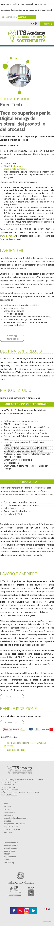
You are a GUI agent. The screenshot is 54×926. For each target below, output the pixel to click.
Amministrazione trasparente (15, 818)
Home (6, 803)
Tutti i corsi (8, 832)
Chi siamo (7, 806)
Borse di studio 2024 (12, 829)
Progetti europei (10, 856)
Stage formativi (9, 851)
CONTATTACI (11, 722)
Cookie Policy (9, 862)
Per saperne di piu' (9, 17)
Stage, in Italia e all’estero (15, 169)
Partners (7, 809)
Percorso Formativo (11, 842)
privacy (7, 859)
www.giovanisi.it (8, 236)
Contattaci (7, 821)
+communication (47, 921)
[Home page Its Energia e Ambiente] (27, 34)
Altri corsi (7, 854)
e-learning (47, 24)
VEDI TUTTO (12, 696)
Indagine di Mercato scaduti (14, 824)
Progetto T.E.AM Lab (11, 826)
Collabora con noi (10, 815)
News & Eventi (9, 812)
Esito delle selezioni (16, 750)
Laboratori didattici (11, 845)
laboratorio (18, 166)
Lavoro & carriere (10, 848)
